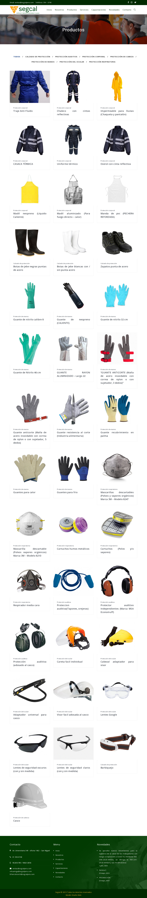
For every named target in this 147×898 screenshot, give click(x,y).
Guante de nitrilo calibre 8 (28, 319)
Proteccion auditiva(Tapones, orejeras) (73, 607)
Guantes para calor (24, 492)
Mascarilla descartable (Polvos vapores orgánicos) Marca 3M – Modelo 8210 (29, 552)
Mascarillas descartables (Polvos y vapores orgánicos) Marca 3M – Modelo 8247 (117, 496)
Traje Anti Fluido (23, 110)
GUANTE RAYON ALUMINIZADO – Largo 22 (73, 374)
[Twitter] (135, 2)
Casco (16, 820)
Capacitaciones (61, 868)
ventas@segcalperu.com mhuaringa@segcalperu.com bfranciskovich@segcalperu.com (22, 871)
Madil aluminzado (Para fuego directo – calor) (73, 215)
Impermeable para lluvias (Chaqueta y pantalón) (117, 112)
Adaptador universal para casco (29, 716)
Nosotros (59, 855)
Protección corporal (93, 56)
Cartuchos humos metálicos (73, 548)
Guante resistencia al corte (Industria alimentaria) (73, 434)
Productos (59, 859)
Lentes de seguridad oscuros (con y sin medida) (29, 769)
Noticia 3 (102, 870)
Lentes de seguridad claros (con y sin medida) (73, 769)
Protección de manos (43, 62)
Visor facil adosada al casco (73, 714)
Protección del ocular (72, 62)
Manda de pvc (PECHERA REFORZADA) (117, 215)
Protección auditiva (66, 56)
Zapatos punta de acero (114, 266)
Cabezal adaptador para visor (117, 663)
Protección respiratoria (102, 62)
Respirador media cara (26, 605)
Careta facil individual (70, 661)
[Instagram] (131, 2)
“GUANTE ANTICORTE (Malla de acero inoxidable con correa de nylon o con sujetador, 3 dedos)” (117, 377)
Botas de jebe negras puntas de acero (29, 268)
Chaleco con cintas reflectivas (73, 112)
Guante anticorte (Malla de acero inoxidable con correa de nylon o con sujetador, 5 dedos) (29, 437)
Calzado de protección (37, 56)
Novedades (60, 872)
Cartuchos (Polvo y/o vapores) (117, 550)
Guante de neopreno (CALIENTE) (73, 321)
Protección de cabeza (122, 56)
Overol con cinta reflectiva (116, 163)
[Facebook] (128, 2)
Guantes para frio (67, 492)
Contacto (59, 877)
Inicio (57, 850)
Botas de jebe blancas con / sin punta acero (73, 268)
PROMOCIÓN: (105, 877)
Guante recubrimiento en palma (117, 434)
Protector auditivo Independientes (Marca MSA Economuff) (117, 609)
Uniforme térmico (67, 163)
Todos (16, 56)
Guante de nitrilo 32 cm (114, 319)
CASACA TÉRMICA (23, 163)
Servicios (59, 864)
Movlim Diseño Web (73, 895)
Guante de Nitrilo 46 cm (27, 372)
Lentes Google (109, 714)
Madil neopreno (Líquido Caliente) (29, 215)
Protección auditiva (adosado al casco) (29, 663)
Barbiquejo (107, 767)
